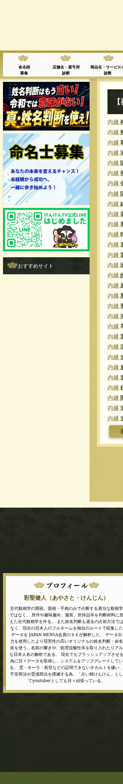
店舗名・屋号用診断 (66, 70)
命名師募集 (24, 70)
